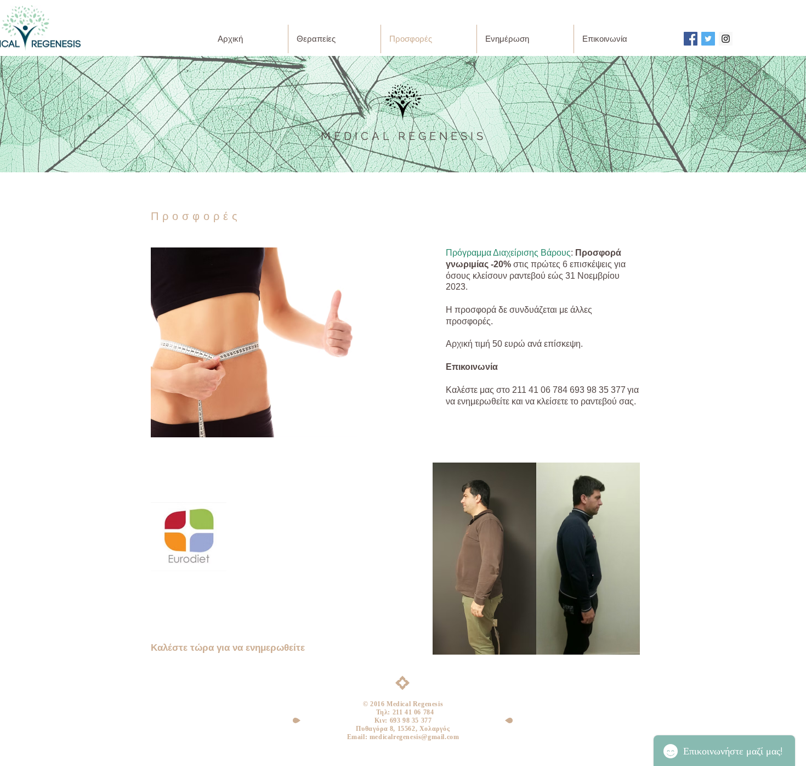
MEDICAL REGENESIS (403, 136)
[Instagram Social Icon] (726, 39)
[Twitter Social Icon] (708, 39)
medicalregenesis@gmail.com (414, 737)
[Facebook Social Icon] (690, 39)
